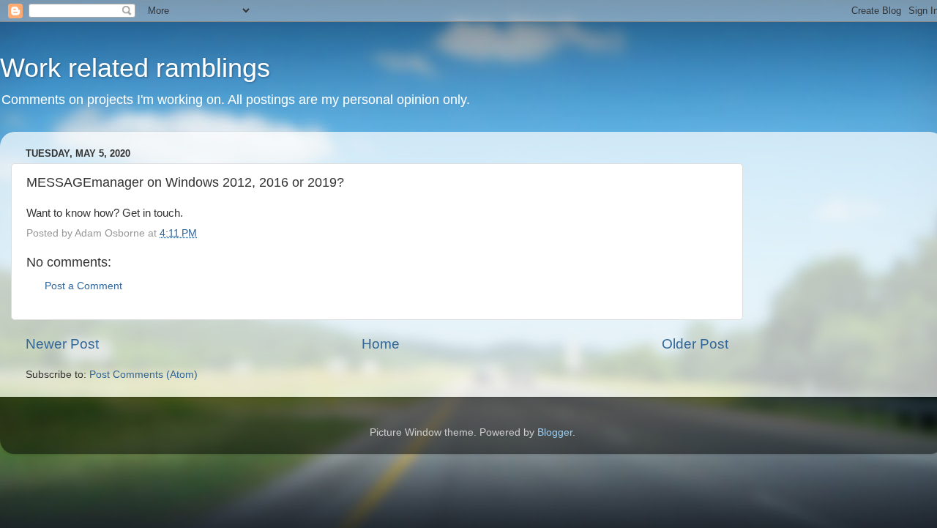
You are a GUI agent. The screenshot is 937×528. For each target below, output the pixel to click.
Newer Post (62, 344)
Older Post (695, 344)
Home (381, 344)
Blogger (554, 432)
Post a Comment (83, 285)
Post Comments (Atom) (143, 374)
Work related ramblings (135, 68)
